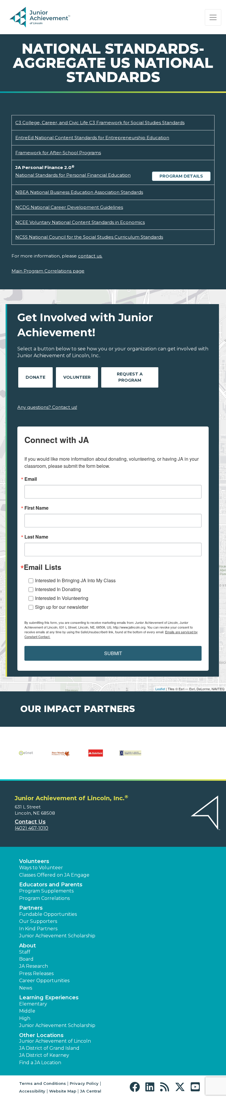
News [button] (25, 988)
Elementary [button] (33, 1004)
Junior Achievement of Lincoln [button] (55, 1041)
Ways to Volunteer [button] (41, 867)
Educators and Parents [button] (50, 884)
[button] (136, 1087)
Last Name (36, 536)
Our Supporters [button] (38, 921)
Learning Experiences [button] (49, 997)
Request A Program (130, 377)
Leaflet (160, 688)
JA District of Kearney (44, 1055)
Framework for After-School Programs (58, 152)
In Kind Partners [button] (38, 928)
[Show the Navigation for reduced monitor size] (213, 17)
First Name (36, 508)
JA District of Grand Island (49, 1048)
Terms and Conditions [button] (42, 1083)
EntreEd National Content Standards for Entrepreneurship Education (92, 137)
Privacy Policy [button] (84, 1083)
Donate (35, 377)
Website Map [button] (62, 1091)
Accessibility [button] (32, 1091)
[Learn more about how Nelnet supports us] (26, 756)
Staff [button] (24, 952)
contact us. (90, 256)
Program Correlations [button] (44, 898)
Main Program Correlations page (47, 271)
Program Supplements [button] (46, 891)
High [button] (24, 1018)
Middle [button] (27, 1011)
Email (30, 479)
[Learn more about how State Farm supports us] (96, 756)
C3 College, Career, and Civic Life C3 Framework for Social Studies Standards (100, 122)
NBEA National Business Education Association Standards (79, 192)
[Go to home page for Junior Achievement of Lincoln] (49, 17)
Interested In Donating (58, 589)
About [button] (27, 945)
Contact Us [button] (30, 821)
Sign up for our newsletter (61, 606)
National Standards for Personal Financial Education (73, 175)
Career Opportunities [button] (44, 980)
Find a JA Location (40, 1062)
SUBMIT (113, 653)
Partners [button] (31, 908)
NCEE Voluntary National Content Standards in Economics (80, 222)
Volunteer (77, 377)
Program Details (181, 176)
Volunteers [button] (34, 861)
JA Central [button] (90, 1091)
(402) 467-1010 (31, 828)
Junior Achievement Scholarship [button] (57, 936)
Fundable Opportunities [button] (48, 914)
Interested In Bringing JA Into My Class (75, 580)
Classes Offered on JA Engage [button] (54, 875)
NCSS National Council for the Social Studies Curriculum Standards (89, 237)
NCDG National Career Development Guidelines (69, 207)
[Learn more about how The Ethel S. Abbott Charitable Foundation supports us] (130, 756)
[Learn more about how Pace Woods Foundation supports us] (61, 756)
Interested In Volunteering (61, 598)
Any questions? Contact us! (47, 407)
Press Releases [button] (36, 973)
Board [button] (26, 959)
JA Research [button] (33, 966)
